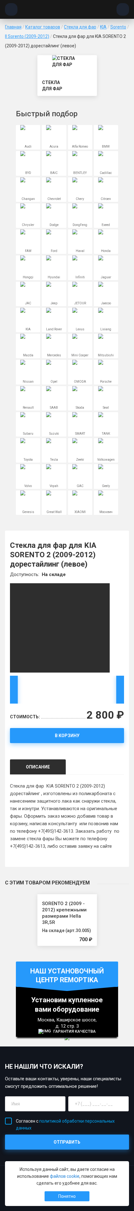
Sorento (118, 26)
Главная (13, 26)
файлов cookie (64, 1176)
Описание (38, 766)
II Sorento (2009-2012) (27, 36)
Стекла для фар (80, 26)
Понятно (67, 1196)
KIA (103, 26)
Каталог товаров (42, 26)
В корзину (67, 735)
